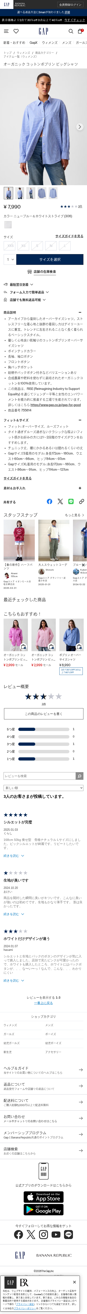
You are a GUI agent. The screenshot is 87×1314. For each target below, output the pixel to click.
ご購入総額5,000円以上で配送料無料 (26, 1105)
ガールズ (9, 1034)
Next (79, 126)
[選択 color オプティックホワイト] (8, 224)
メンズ (49, 1025)
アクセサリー (53, 1052)
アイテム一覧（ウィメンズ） (21, 56)
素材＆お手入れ (14, 488)
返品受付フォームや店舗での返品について (29, 1089)
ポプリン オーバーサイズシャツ (70, 657)
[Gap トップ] (43, 31)
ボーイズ (50, 1034)
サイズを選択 (50, 259)
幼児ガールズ (12, 1043)
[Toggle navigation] (6, 31)
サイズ (8, 237)
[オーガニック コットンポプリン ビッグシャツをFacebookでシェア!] (49, 502)
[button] (70, 4)
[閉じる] (74, 1282)
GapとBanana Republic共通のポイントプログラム (33, 1137)
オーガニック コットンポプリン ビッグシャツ (14, 658)
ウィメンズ (23, 53)
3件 (80, 206)
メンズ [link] (66, 42)
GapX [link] (33, 42)
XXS (11, 246)
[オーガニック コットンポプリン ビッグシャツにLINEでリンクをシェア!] (70, 502)
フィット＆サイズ (16, 420)
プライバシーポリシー (25, 1308)
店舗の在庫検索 (45, 271)
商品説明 (10, 312)
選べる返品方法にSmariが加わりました (43, 12)
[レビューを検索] (79, 776)
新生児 (8, 1052)
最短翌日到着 (19, 284)
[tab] (43, 284)
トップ (8, 53)
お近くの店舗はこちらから (20, 1153)
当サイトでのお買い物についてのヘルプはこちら (33, 1072)
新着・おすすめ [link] (14, 42)
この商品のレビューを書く (44, 714)
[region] (40, 1293)
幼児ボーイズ (53, 1043)
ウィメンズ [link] (50, 42)
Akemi (14, 573)
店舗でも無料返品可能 (25, 300)
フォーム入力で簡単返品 (27, 292)
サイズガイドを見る (69, 236)
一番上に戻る (43, 1003)
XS (23, 246)
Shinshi (50, 570)
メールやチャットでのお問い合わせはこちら (30, 1121)
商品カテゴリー (44, 53)
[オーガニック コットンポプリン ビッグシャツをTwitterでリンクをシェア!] (60, 502)
